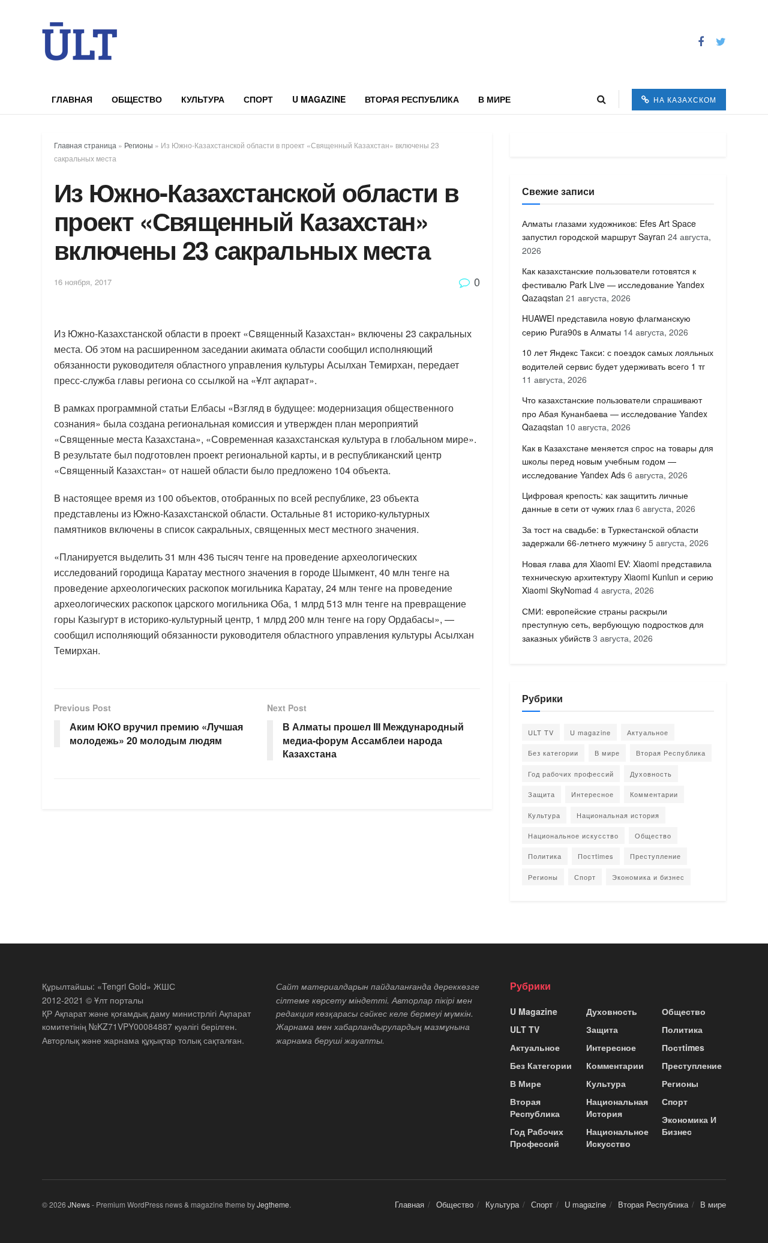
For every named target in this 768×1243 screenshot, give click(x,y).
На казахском (683, 99)
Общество (137, 99)
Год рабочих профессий (571, 773)
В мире (494, 99)
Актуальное (647, 732)
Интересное (592, 794)
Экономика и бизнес (648, 877)
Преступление (655, 856)
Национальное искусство (573, 835)
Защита (541, 794)
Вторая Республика (412, 99)
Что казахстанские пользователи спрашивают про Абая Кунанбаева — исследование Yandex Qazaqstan (614, 413)
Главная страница (85, 145)
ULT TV (541, 732)
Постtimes (596, 856)
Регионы (138, 145)
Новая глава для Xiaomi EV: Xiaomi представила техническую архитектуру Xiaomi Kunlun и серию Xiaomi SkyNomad (617, 577)
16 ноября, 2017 (83, 281)
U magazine (319, 99)
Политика (545, 856)
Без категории (553, 752)
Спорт (258, 99)
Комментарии (654, 794)
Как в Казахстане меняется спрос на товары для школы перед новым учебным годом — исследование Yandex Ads (617, 461)
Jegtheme (273, 1204)
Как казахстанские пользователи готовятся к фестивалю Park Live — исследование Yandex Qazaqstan (613, 284)
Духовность (651, 773)
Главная (72, 99)
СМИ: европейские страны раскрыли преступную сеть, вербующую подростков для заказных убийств (613, 624)
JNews (79, 1204)
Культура (202, 99)
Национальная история (618, 815)
